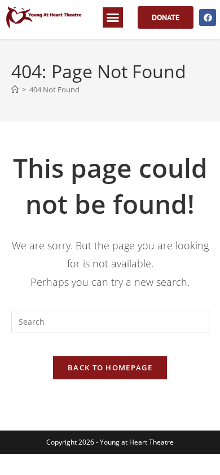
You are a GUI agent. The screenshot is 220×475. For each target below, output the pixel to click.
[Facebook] (207, 17)
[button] (113, 17)
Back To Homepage (110, 367)
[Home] (15, 89)
